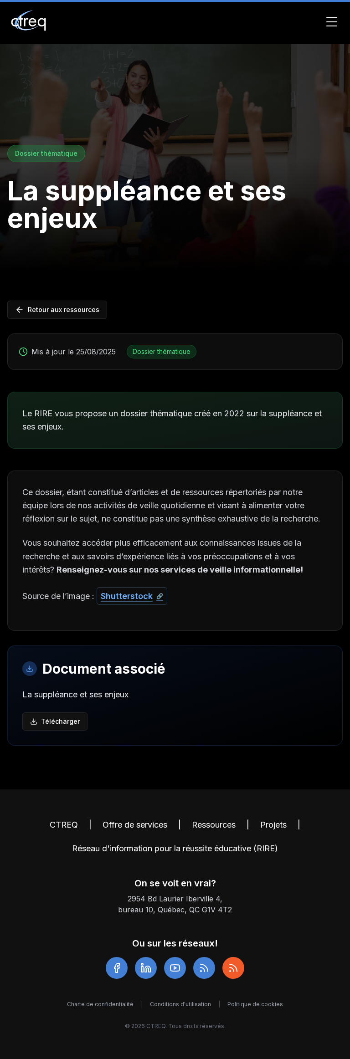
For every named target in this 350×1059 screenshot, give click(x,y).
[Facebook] (117, 968)
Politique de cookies (255, 1004)
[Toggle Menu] (332, 22)
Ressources (214, 824)
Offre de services (135, 824)
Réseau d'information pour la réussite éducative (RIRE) (175, 848)
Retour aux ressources (63, 309)
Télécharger (60, 721)
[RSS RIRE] (233, 968)
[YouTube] (175, 968)
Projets (273, 824)
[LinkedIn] (146, 968)
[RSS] (204, 968)
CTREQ (64, 824)
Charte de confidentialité (100, 1004)
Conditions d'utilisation (180, 1004)
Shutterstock (127, 596)
